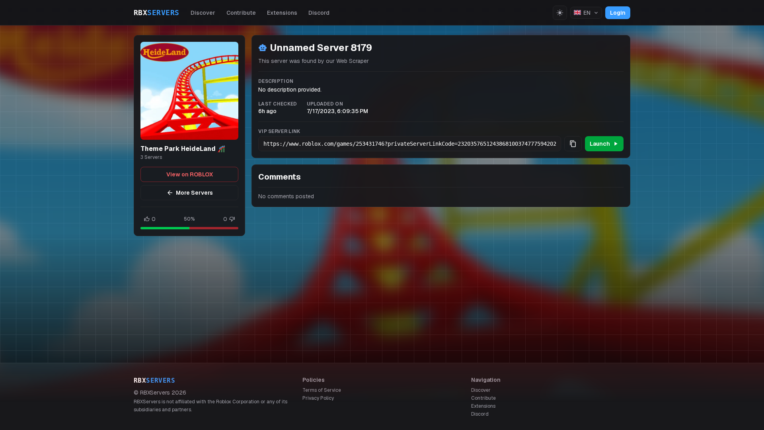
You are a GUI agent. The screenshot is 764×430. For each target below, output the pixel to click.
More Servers (194, 192)
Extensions (282, 12)
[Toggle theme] (560, 13)
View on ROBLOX (189, 174)
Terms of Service (321, 390)
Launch (600, 143)
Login (618, 12)
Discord (318, 12)
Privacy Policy (318, 398)
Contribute (241, 12)
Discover (203, 12)
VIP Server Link (279, 131)
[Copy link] (573, 143)
